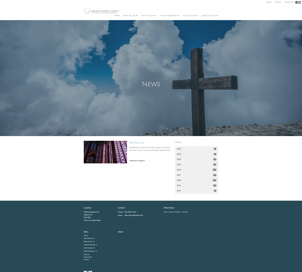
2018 (196, 191)
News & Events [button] (89, 251)
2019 (196, 185)
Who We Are (129, 16)
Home (117, 16)
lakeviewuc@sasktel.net (133, 215)
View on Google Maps (92, 220)
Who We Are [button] (88, 238)
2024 (196, 159)
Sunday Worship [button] (89, 245)
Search (269, 2)
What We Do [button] (88, 242)
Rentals (86, 255)
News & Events (209, 16)
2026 (196, 149)
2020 (196, 180)
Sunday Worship (168, 16)
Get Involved (189, 16)
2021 (196, 175)
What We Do (147, 16)
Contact (278, 2)
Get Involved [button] (88, 248)
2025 (196, 154)
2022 (196, 170)
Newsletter (289, 2)
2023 (196, 165)
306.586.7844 (130, 212)
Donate (86, 260)
